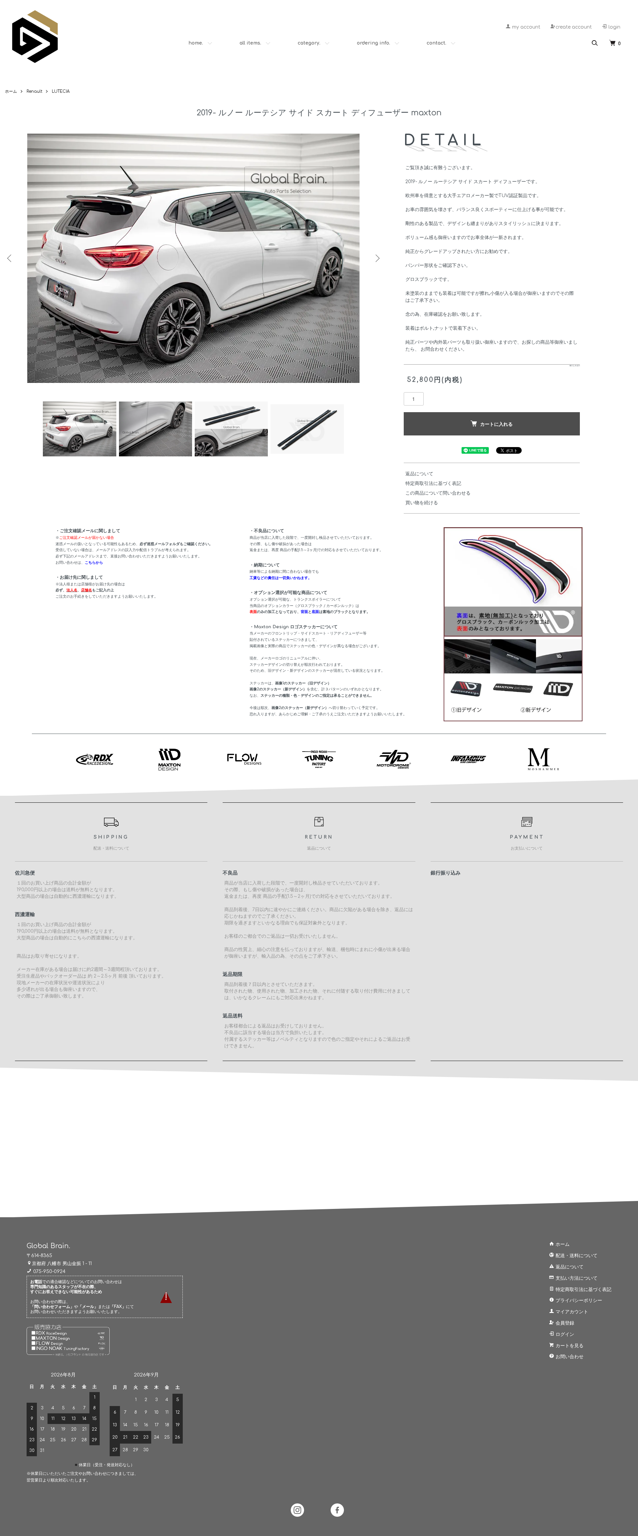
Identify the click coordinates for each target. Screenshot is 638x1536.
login (613, 27)
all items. (250, 43)
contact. (436, 43)
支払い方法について (575, 1278)
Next (377, 258)
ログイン (564, 1334)
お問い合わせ (569, 1356)
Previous (10, 258)
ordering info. (373, 43)
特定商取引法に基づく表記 (433, 483)
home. (195, 43)
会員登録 (564, 1323)
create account (574, 27)
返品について (419, 473)
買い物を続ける (421, 502)
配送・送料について (575, 1255)
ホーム (11, 91)
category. (309, 43)
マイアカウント (571, 1311)
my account (525, 27)
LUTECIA (60, 91)
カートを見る (569, 1345)
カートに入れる (496, 423)
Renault (34, 91)
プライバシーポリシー (578, 1300)
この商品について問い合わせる (438, 493)
